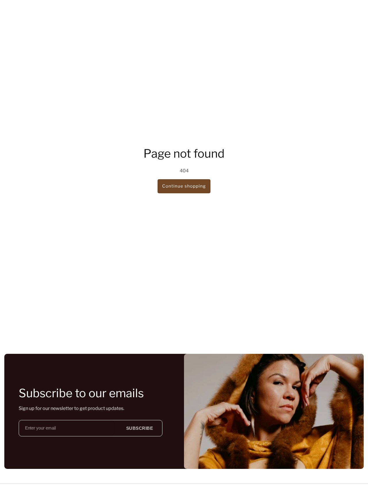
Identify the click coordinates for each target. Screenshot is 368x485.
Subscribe (139, 428)
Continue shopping (184, 186)
